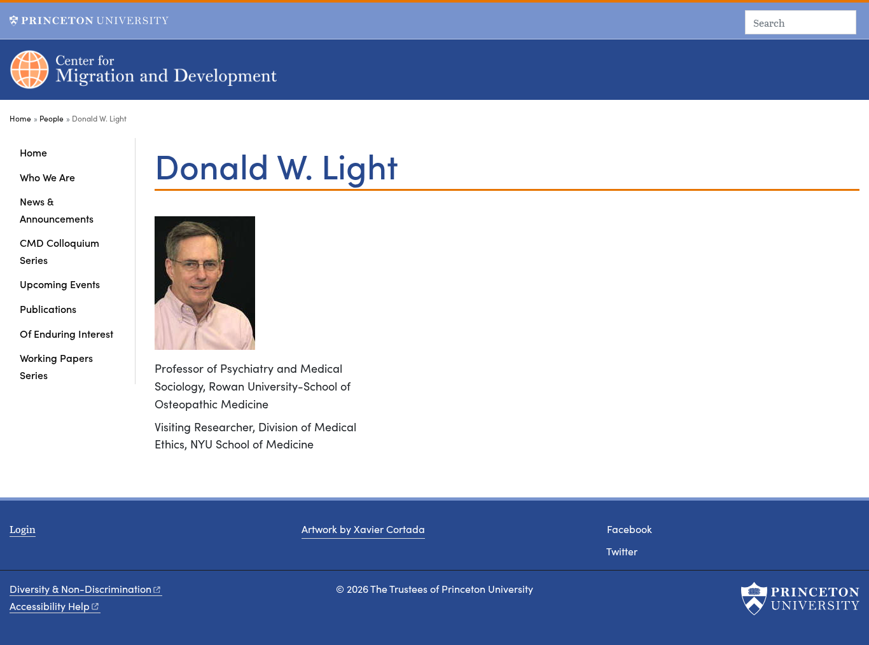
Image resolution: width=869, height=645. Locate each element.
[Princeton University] (89, 20)
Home (20, 118)
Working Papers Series (56, 365)
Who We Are (47, 177)
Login (23, 529)
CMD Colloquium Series (59, 250)
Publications (48, 309)
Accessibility (50, 606)
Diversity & (80, 588)
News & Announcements (57, 209)
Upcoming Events (60, 284)
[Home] (145, 75)
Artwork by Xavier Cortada (363, 529)
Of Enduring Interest (66, 333)
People (51, 118)
